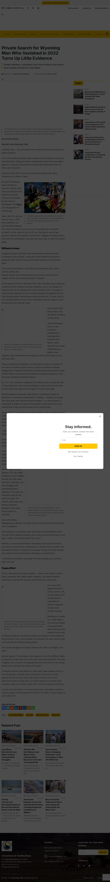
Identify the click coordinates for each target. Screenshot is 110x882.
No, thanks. (78, 456)
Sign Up (78, 446)
